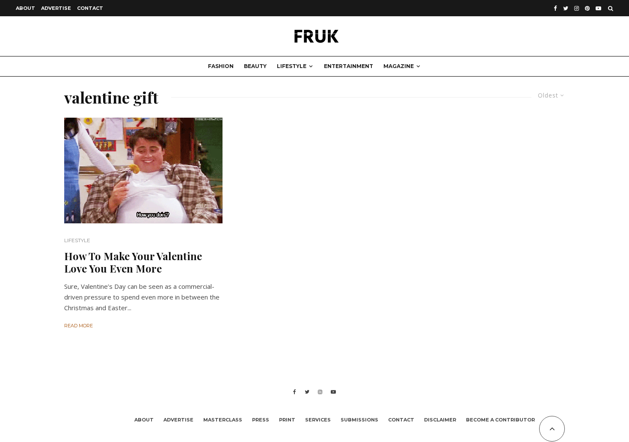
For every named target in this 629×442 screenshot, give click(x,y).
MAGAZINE (398, 66)
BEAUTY (255, 66)
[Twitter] (565, 8)
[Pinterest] (587, 8)
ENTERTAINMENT (348, 66)
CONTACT (90, 8)
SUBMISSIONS (359, 420)
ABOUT (25, 8)
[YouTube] (598, 8)
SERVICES (318, 420)
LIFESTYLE (291, 66)
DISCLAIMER (440, 420)
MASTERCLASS (222, 420)
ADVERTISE (56, 8)
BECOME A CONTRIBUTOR (500, 420)
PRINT (287, 420)
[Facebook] (555, 8)
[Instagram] (576, 8)
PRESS (260, 420)
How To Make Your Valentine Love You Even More (133, 262)
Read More (78, 326)
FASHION (221, 66)
